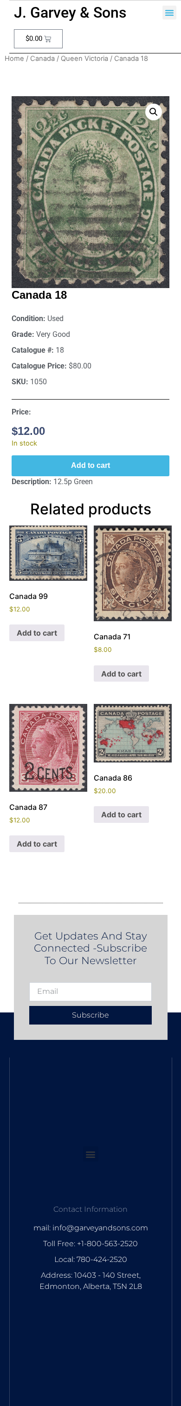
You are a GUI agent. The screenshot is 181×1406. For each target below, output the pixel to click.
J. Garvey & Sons (70, 12)
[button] (169, 13)
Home (14, 58)
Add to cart (90, 465)
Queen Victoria (84, 58)
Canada (42, 58)
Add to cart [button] (37, 632)
